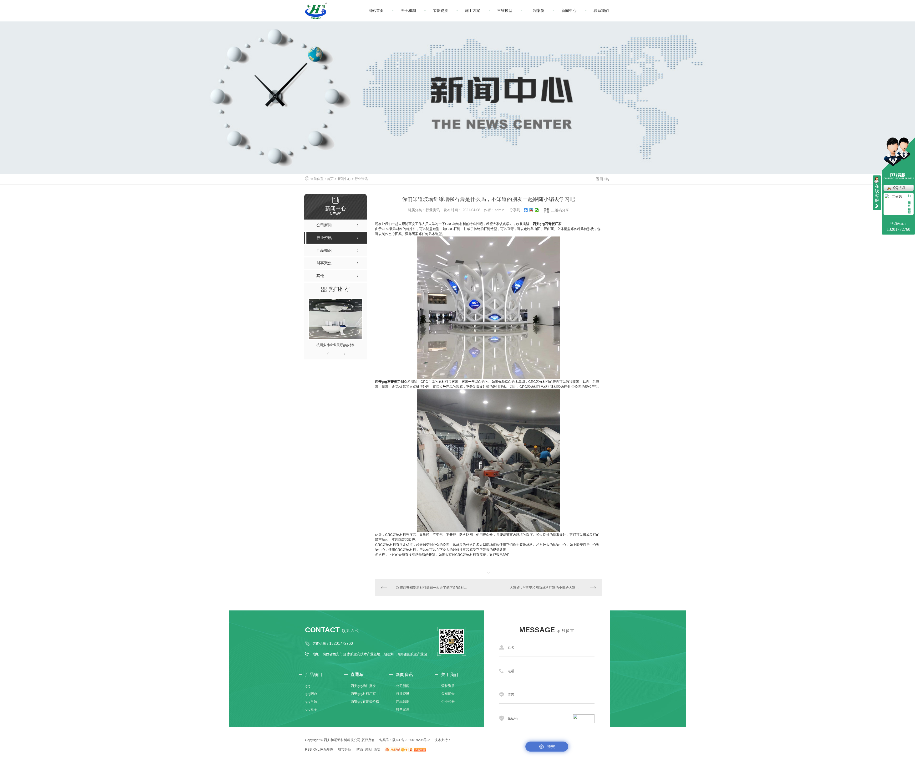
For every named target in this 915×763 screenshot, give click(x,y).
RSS (308, 749)
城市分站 (344, 749)
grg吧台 (311, 694)
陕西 (359, 749)
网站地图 (327, 749)
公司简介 (448, 694)
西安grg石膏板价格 (365, 701)
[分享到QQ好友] (531, 210)
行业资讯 (361, 179)
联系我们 (601, 11)
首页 (330, 179)
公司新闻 (402, 686)
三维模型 (504, 11)
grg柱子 (311, 709)
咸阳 (368, 749)
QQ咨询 (899, 187)
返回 (599, 179)
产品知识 (402, 701)
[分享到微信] (537, 210)
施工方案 (472, 11)
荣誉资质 (440, 11)
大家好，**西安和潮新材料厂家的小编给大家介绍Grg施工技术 (553, 587)
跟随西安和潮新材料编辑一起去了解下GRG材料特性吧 (431, 587)
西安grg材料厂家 (363, 694)
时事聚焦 (402, 709)
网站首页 (376, 11)
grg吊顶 (311, 701)
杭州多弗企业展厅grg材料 (335, 345)
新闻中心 (569, 11)
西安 (377, 749)
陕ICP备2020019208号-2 (411, 740)
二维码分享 (560, 210)
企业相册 (448, 701)
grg (307, 686)
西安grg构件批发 (363, 686)
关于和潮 (408, 11)
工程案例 (536, 11)
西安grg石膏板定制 (389, 382)
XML (316, 749)
